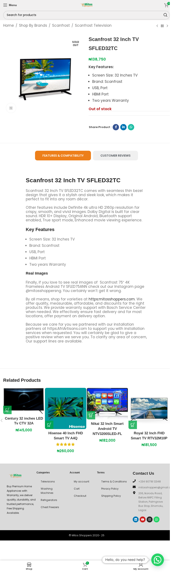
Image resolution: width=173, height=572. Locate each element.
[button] (7, 410)
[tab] (63, 156)
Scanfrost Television (93, 25)
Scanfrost (61, 25)
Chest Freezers (50, 507)
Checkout (80, 496)
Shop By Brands (33, 25)
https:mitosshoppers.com (112, 299)
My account (81, 481)
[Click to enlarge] (11, 108)
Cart (77, 488)
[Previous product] (157, 25)
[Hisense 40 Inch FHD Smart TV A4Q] (65, 408)
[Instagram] (150, 519)
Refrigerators (49, 500)
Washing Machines (47, 491)
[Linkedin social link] (123, 127)
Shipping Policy (111, 496)
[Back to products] (162, 25)
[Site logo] (86, 4)
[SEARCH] (165, 15)
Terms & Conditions (114, 481)
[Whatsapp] (156, 519)
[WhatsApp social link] (131, 127)
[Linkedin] (136, 519)
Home (8, 25)
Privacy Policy (110, 488)
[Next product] (167, 25)
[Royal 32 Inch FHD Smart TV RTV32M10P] (149, 408)
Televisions (48, 481)
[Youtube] (143, 519)
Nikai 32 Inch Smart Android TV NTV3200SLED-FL (107, 429)
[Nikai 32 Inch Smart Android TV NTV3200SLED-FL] (107, 404)
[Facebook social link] (116, 127)
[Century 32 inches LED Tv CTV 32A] (24, 401)
